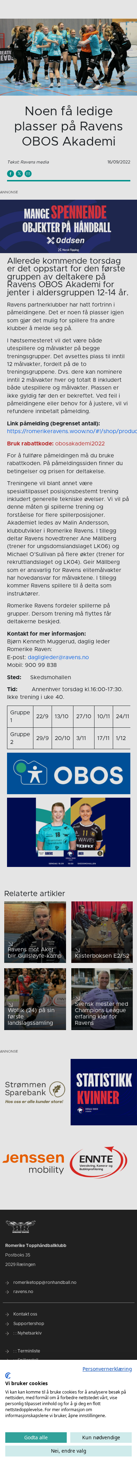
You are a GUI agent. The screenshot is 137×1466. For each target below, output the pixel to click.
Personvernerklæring (107, 1368)
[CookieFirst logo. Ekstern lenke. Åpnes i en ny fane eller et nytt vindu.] (8, 1375)
